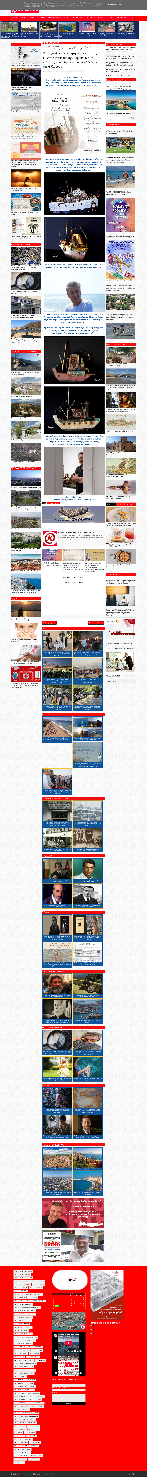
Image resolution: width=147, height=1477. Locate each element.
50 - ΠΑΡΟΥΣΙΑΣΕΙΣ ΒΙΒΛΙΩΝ (24, 1419)
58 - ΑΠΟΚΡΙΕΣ (30, 1432)
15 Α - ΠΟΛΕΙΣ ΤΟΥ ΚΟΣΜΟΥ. (24, 1314)
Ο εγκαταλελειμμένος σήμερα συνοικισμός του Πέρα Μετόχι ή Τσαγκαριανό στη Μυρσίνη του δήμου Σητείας (10, 35)
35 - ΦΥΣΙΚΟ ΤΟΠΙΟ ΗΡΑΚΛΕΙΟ (25, 1363)
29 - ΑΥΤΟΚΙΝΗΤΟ (20, 1353)
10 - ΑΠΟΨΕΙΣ (32, 1297)
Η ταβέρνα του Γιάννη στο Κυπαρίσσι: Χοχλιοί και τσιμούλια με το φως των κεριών (120, 410)
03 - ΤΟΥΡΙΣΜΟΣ (38, 1284)
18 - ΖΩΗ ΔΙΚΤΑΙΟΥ (21, 1330)
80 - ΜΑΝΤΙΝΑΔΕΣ (31, 1446)
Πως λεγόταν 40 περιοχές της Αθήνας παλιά (126, 34)
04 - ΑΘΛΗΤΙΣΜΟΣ (20, 1287)
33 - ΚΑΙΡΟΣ (29, 1360)
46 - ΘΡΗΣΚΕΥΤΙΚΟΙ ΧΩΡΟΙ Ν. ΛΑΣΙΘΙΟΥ (28, 1406)
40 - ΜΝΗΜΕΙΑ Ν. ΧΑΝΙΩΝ (23, 1383)
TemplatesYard (27, 1474)
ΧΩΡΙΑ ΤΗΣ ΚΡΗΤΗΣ (55, 18)
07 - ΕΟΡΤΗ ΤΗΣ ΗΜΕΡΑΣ (23, 1294)
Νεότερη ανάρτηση (49, 623)
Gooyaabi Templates (48, 1474)
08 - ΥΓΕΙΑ (38, 1294)
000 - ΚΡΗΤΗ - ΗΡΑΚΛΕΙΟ (23, 1271)
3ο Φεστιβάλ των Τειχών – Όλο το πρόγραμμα (25, 65)
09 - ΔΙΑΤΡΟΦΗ (19, 1297)
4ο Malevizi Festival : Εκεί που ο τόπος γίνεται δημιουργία (88, 34)
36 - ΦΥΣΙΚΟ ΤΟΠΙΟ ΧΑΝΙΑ (23, 1367)
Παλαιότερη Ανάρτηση (96, 623)
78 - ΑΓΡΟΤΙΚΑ (35, 1442)
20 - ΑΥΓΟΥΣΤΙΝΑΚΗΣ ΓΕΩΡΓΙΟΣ (25, 1337)
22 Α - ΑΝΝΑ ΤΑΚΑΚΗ (22, 1347)
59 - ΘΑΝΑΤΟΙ (19, 1436)
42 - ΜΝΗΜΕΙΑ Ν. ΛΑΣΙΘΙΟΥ (24, 1390)
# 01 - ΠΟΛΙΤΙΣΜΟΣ (53, 503)
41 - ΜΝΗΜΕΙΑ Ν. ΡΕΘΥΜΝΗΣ (24, 1386)
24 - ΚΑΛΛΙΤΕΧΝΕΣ (21, 1350)
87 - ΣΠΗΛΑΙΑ (19, 1462)
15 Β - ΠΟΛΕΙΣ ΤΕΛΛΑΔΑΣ (23, 1317)
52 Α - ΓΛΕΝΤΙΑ (33, 1426)
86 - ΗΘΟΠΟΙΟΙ (34, 1459)
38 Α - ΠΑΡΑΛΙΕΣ (20, 1376)
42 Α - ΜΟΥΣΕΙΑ (20, 1393)
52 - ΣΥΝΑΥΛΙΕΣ (20, 1426)
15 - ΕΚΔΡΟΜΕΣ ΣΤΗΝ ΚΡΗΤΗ (24, 1311)
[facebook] (127, 1474)
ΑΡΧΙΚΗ (15, 18)
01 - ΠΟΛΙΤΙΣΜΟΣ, (80, 71)
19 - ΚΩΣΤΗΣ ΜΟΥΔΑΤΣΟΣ (23, 1334)
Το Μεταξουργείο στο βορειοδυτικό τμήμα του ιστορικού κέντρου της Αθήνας (25, 508)
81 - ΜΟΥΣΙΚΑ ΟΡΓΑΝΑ (22, 1449)
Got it (121, 5)
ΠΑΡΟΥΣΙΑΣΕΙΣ (77, 18)
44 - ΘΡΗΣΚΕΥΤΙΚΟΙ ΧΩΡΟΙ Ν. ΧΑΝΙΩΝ (27, 1400)
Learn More (112, 5)
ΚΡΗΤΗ (66, 18)
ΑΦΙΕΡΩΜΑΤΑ (90, 18)
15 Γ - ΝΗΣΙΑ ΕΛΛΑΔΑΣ (22, 1320)
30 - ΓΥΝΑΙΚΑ (19, 1357)
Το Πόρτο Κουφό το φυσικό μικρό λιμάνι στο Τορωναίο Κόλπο (67, 35)
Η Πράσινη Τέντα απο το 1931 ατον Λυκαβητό (107, 34)
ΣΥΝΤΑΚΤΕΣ (42, 18)
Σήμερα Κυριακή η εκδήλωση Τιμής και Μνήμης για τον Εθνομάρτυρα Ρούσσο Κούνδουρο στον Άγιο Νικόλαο (73, 566)
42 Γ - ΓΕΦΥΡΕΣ (33, 1393)
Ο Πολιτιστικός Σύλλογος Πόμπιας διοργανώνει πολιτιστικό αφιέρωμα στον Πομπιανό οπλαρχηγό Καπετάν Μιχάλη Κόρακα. (94, 567)
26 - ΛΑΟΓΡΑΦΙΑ (36, 1350)
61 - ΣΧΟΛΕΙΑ (31, 1436)
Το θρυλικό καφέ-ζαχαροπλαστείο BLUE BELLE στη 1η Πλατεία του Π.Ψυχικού (49, 35)
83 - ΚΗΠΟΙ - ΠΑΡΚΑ (21, 1456)
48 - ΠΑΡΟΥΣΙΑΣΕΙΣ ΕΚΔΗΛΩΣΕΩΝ (26, 1413)
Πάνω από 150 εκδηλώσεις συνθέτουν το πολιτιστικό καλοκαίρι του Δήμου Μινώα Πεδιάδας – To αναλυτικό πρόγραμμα (24, 137)
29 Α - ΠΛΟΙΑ (34, 1353)
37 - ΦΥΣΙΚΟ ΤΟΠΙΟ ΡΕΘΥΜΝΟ (24, 1370)
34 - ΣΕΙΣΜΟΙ (40, 1360)
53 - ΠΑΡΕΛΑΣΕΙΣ (20, 1429)
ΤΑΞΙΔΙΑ (110, 18)
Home (44, 47)
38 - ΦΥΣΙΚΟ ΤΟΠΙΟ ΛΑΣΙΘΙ (24, 1373)
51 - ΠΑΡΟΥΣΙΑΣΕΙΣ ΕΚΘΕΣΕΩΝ (25, 1423)
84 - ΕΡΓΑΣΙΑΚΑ (36, 1456)
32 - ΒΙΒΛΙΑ (18, 1360)
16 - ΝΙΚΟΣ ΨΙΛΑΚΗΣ (21, 1324)
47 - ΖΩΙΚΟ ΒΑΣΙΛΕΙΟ (21, 1409)
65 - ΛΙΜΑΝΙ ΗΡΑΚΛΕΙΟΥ (23, 1439)
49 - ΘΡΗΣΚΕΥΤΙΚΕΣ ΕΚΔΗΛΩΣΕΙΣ (26, 1416)
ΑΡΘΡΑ (32, 18)
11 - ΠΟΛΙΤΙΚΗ (19, 1301)
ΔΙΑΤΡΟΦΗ (111, 504)
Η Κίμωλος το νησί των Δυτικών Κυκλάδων (24, 570)
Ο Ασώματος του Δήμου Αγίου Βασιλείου (23, 461)
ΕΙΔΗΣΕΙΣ (24, 18)
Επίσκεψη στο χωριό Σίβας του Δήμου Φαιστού (26, 418)
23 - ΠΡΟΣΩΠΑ (37, 1347)
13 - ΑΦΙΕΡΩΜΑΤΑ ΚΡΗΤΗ (23, 1304)
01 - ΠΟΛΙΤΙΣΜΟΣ (53, 47)
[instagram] (134, 1474)
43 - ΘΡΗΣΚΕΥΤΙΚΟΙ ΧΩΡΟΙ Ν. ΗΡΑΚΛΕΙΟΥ (29, 1396)
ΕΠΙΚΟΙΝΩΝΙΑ (121, 18)
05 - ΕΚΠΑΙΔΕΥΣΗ (36, 1287)
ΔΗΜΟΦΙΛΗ (121, 504)
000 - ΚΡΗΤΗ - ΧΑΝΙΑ (22, 1281)
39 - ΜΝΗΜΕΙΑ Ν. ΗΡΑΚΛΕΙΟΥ (24, 1380)
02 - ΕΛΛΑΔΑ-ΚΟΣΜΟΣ (22, 1284)
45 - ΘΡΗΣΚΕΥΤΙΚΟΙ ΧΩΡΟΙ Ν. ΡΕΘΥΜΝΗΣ (29, 1403)
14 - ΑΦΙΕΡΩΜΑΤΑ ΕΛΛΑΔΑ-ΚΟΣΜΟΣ (27, 1307)
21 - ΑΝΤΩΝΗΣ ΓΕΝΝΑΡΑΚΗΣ (24, 1340)
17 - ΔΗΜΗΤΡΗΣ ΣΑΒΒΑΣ (23, 1327)
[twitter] (130, 1474)
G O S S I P (131, 504)
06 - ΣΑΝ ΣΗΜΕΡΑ (20, 1291)
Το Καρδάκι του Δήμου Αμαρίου (20, 440)
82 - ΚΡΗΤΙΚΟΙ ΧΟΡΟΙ (22, 1452)
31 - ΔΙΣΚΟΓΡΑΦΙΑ (33, 1357)
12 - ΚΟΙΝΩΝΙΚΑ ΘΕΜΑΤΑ (36, 1301)
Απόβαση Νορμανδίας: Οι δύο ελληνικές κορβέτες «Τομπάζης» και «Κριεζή (30, 35)
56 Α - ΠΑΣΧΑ (34, 1429)
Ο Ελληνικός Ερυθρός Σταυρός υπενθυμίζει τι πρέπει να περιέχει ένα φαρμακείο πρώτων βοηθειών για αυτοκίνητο (25, 685)
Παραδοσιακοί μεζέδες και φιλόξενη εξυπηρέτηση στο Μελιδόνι (117, 364)
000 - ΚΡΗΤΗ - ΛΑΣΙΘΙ (22, 1274)
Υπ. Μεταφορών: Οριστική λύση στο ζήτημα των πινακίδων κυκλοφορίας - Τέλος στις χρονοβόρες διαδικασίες (25, 267)
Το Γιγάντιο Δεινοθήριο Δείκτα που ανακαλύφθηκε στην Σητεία (116, 475)
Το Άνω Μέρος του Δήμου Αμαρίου (21, 396)
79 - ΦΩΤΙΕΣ (18, 1446)
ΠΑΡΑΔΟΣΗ (101, 18)
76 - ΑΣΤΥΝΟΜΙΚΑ (20, 1442)
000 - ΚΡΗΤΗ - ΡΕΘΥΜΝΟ (23, 1278)
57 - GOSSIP (18, 1432)
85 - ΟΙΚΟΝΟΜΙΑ (20, 1459)
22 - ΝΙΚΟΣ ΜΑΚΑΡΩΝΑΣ (23, 1343)
